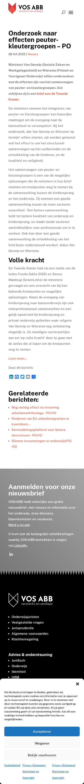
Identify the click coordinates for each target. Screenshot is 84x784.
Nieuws (33, 54)
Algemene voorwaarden (30, 633)
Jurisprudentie (23, 628)
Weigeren (42, 743)
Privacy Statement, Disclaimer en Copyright (34, 771)
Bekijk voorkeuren (42, 755)
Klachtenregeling (25, 639)
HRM (15, 677)
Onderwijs (19, 666)
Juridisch (18, 660)
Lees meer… (17, 358)
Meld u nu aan (19, 525)
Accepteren (42, 731)
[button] (77, 684)
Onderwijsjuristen (25, 617)
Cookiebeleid (12, 765)
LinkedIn (20, 545)
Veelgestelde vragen (28, 622)
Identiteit (19, 671)
